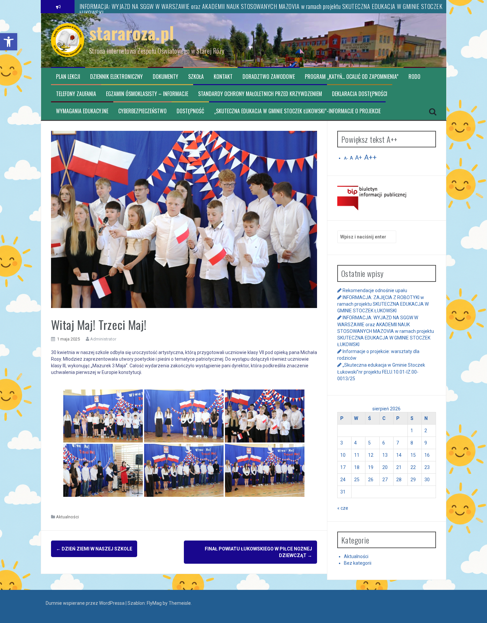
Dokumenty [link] (165, 76)
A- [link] (346, 158)
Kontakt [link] (223, 76)
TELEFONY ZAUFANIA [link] (76, 94)
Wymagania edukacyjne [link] (82, 111)
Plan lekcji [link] (68, 76)
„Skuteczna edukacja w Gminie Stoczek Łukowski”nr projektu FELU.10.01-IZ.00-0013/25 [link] (381, 371)
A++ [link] (370, 157)
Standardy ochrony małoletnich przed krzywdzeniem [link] (260, 94)
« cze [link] (342, 508)
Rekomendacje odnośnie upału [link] (375, 290)
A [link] (351, 158)
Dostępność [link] (190, 111)
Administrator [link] (103, 339)
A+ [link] (358, 157)
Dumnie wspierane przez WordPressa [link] (86, 603)
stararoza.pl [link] (131, 32)
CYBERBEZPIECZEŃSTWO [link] (142, 111)
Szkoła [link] (196, 76)
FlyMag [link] (154, 603)
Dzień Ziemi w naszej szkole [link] (94, 548)
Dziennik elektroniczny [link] (116, 76)
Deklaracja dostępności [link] (359, 94)
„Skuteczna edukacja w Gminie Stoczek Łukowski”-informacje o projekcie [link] (297, 111)
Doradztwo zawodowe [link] (269, 76)
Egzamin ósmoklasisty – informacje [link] (147, 94)
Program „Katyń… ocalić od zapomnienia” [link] (352, 76)
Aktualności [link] (67, 516)
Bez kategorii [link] (357, 563)
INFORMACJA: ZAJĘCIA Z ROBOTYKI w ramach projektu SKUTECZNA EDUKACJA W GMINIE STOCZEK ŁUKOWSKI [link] (383, 304)
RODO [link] (414, 76)
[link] (8, 41)
